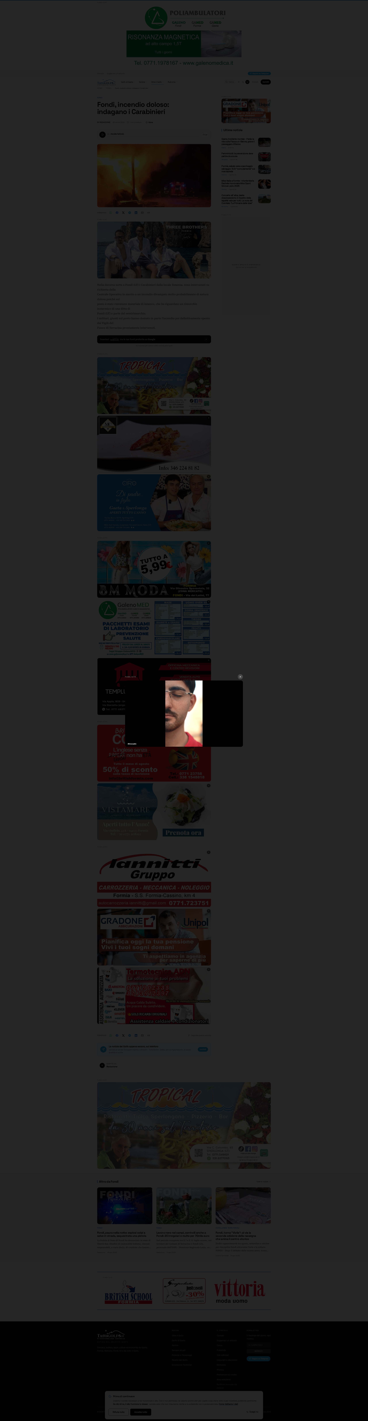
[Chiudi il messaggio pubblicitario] (240, 676)
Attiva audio (132, 744)
